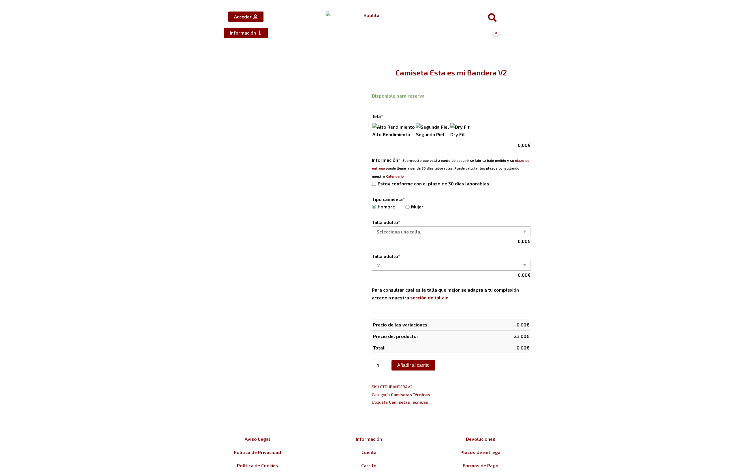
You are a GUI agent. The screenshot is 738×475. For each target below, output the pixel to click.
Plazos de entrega (480, 452)
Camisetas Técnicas (410, 394)
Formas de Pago (480, 465)
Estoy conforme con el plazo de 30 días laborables (433, 183)
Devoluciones (480, 439)
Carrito (368, 465)
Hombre (386, 206)
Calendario (395, 176)
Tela (377, 116)
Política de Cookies (257, 465)
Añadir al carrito (413, 365)
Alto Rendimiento (391, 134)
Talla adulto (386, 222)
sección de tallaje (429, 297)
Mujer (417, 206)
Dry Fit (457, 134)
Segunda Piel (430, 134)
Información (386, 160)
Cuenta (369, 452)
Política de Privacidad (257, 452)
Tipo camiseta (388, 199)
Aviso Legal (257, 439)
